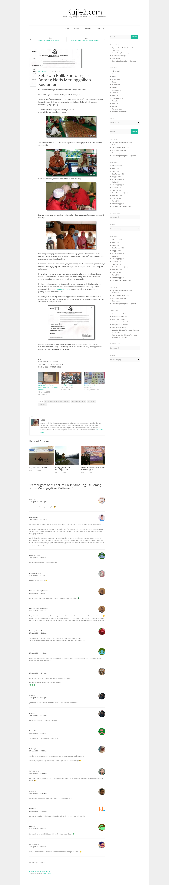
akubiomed (33, 517)
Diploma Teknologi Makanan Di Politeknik (124, 336)
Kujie (42, 420)
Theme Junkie (46, 874)
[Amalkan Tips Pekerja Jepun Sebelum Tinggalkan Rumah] (48, 378)
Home (67, 28)
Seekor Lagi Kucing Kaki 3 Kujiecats (124, 61)
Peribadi (115, 103)
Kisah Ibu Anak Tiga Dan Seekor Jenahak (85, 40)
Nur (30, 827)
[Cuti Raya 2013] (94, 378)
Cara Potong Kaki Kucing (120, 53)
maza (31, 671)
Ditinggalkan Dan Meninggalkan (62, 468)
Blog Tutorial (116, 79)
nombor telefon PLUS (78, 401)
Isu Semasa (116, 85)
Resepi (114, 106)
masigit (114, 330)
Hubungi (88, 28)
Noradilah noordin (118, 322)
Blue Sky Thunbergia (119, 56)
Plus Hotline (91, 401)
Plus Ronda (42, 405)
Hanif (31, 809)
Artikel (114, 76)
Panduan (115, 95)
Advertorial (116, 71)
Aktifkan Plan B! (67, 385)
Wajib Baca (100, 28)
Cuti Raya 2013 (89, 385)
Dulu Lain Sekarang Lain (37, 591)
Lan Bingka (32, 555)
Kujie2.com (84, 12)
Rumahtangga (117, 109)
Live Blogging (43, 71)
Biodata (77, 28)
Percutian (115, 101)
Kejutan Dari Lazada (38, 467)
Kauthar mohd (117, 335)
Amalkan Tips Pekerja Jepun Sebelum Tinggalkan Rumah (48, 387)
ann (30, 695)
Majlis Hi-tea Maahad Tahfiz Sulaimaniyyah (93, 468)
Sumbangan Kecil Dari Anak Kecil (49, 40)
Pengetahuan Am (118, 98)
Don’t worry (116, 58)
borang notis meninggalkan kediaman (57, 401)
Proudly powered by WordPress (39, 871)
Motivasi (115, 93)
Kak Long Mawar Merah (37, 631)
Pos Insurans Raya (63, 289)
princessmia (33, 573)
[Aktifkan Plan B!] (71, 378)
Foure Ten (115, 316)
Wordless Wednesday (119, 112)
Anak (113, 74)
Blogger (114, 82)
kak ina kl (32, 731)
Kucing (114, 87)
